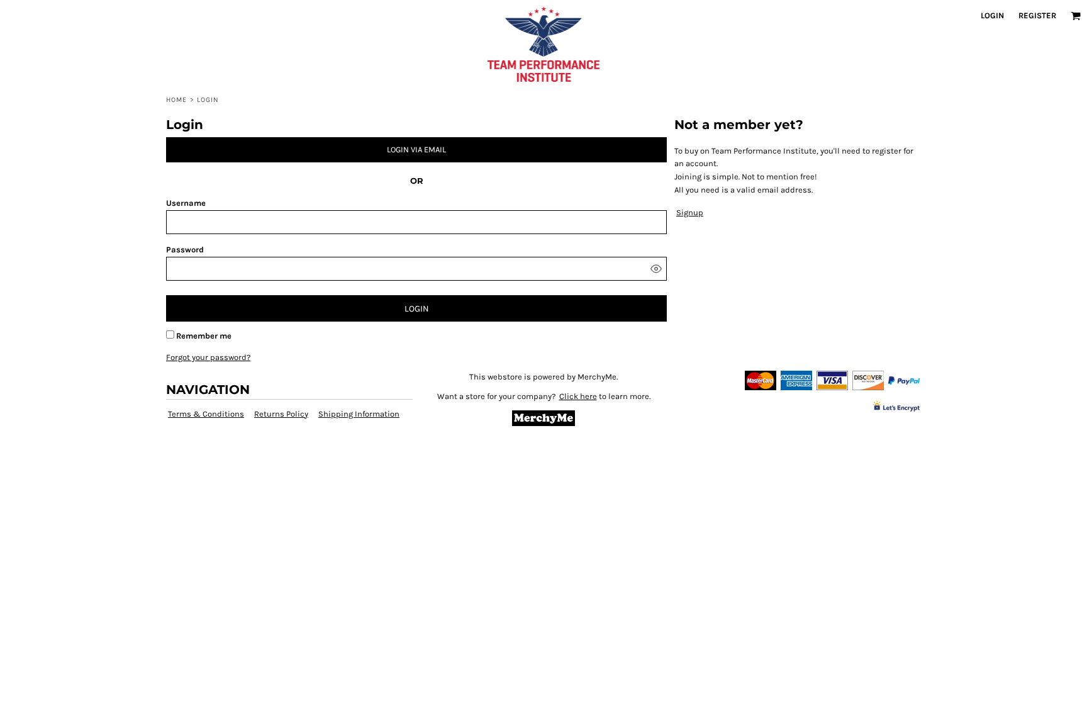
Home (176, 100)
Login (992, 15)
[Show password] (656, 269)
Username (186, 203)
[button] (1076, 16)
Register (1037, 15)
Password (185, 249)
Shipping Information (358, 414)
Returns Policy (281, 414)
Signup (689, 212)
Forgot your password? (208, 357)
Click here (578, 396)
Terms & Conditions (206, 414)
